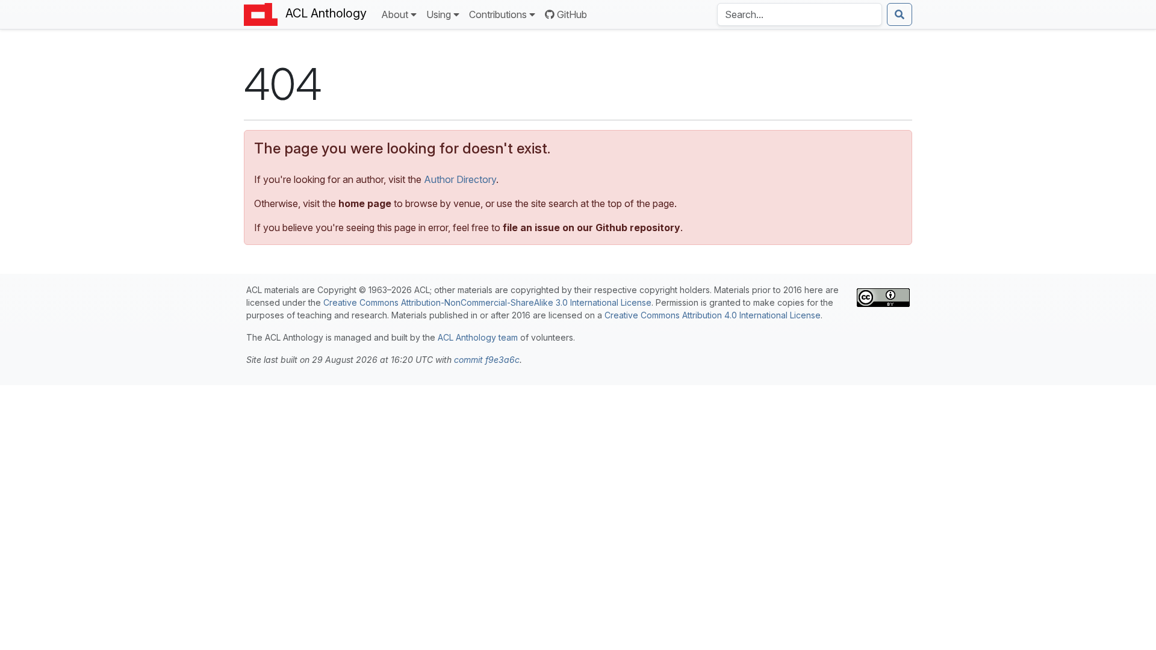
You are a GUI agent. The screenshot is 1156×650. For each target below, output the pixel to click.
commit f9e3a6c (487, 359)
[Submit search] (899, 14)
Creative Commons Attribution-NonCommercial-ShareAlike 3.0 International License (487, 302)
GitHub (572, 14)
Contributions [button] (498, 14)
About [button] (394, 14)
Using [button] (438, 14)
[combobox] (799, 14)
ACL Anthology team (478, 337)
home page (364, 203)
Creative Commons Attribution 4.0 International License (712, 315)
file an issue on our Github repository (591, 227)
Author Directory (460, 179)
